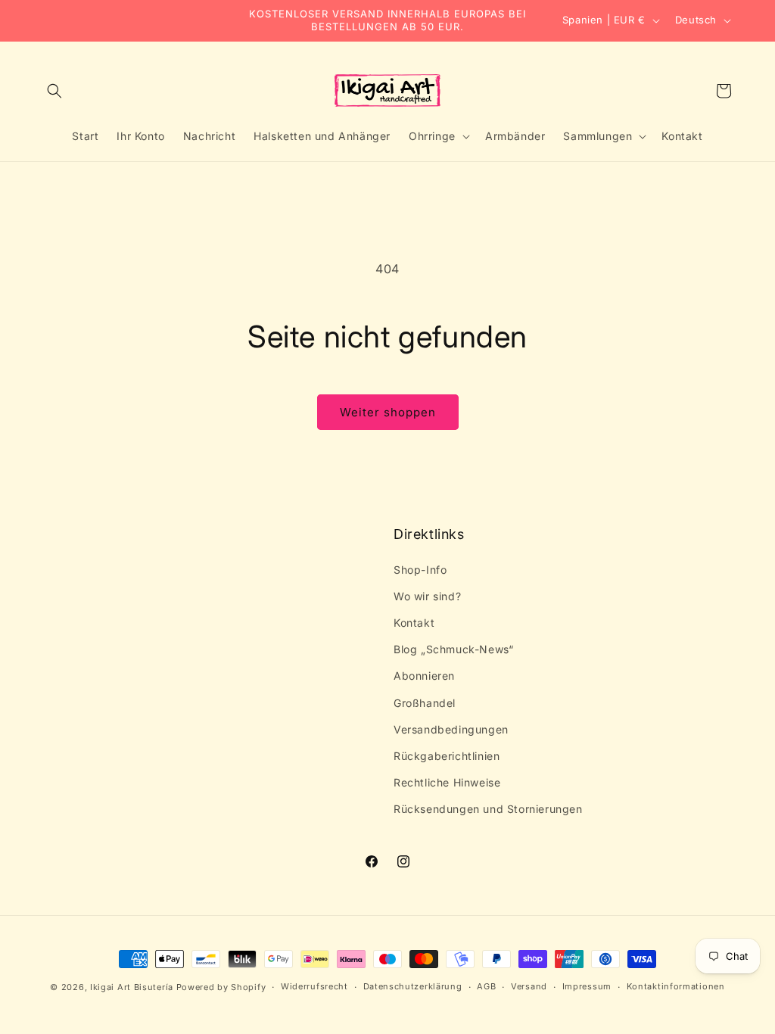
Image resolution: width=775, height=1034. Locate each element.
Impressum (587, 986)
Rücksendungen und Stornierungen (488, 808)
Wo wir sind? (427, 596)
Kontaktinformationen (676, 986)
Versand (529, 986)
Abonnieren (424, 675)
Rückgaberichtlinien (447, 755)
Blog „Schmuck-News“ (453, 649)
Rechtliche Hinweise (447, 782)
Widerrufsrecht (314, 986)
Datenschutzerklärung (412, 986)
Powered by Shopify (221, 987)
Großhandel (425, 702)
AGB (486, 986)
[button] (54, 90)
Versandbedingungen (451, 729)
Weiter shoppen (388, 412)
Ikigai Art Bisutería (131, 987)
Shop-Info (420, 569)
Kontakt (414, 622)
